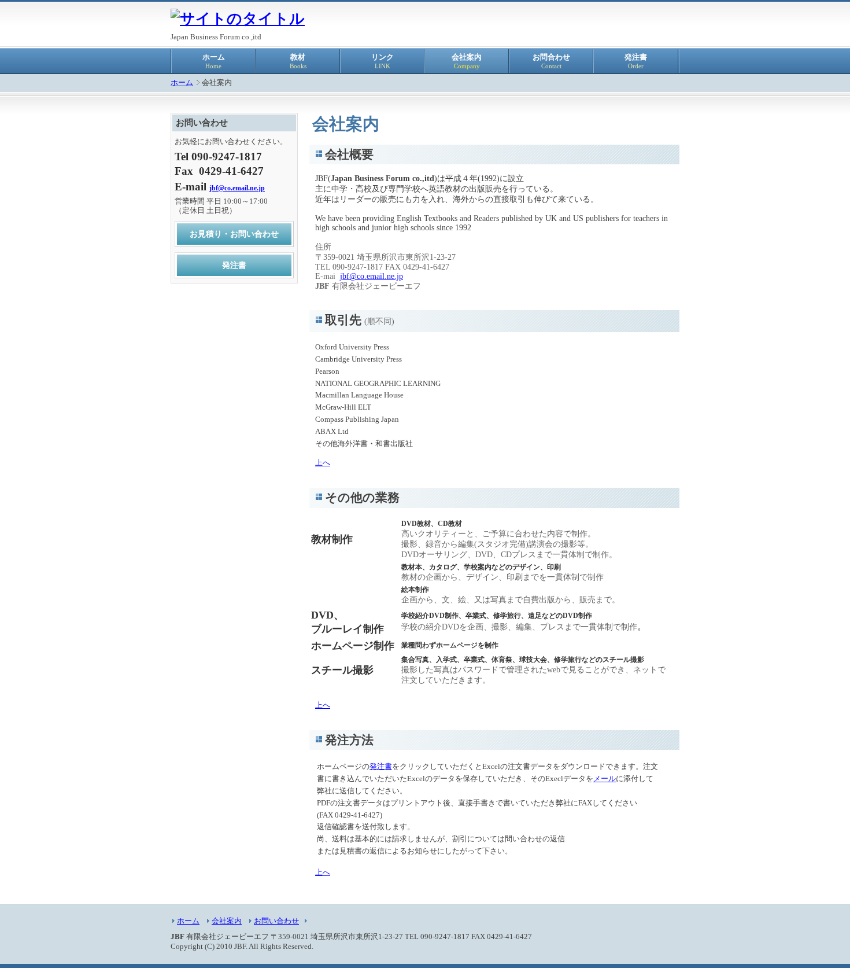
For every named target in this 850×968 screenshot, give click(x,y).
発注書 (635, 61)
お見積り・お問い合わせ (234, 233)
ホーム (213, 61)
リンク (382, 61)
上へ (322, 462)
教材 (298, 61)
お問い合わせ (276, 921)
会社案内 (467, 61)
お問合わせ (551, 61)
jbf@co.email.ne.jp (371, 276)
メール (604, 778)
